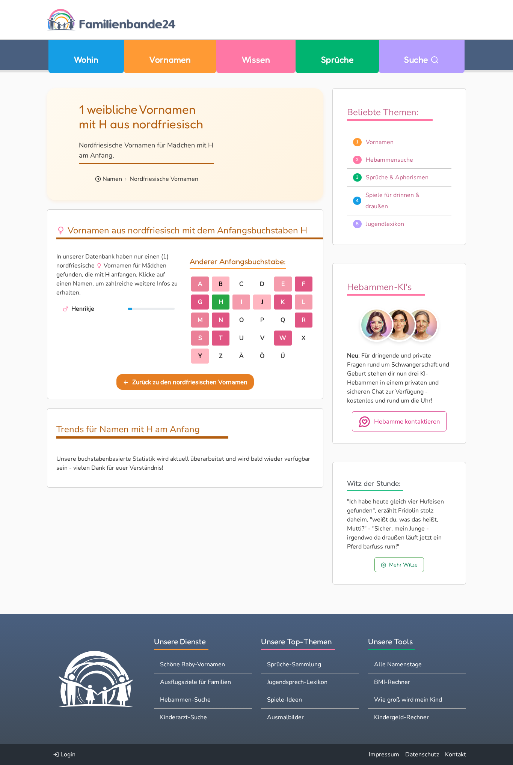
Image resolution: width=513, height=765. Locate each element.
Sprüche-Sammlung (294, 664)
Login (67, 754)
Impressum (384, 754)
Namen (112, 179)
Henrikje (82, 309)
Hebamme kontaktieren (407, 421)
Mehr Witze (403, 564)
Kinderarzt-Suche (183, 717)
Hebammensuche (389, 160)
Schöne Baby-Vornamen (192, 664)
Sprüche (337, 59)
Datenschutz (422, 754)
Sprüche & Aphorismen (397, 177)
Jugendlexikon (385, 224)
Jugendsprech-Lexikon (297, 682)
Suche (417, 59)
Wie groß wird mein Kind (408, 700)
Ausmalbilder (285, 717)
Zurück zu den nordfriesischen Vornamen (189, 382)
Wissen (256, 59)
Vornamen (170, 59)
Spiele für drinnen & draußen (392, 200)
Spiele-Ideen (284, 700)
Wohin (86, 59)
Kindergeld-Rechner (401, 717)
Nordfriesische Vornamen (164, 179)
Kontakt (455, 754)
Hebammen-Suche (185, 700)
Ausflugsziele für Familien (195, 682)
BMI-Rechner (392, 682)
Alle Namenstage (398, 664)
